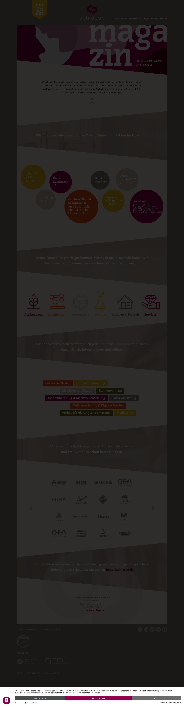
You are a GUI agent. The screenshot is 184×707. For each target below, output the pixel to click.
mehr (156, 698)
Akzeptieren (98, 698)
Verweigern (40, 698)
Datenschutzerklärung (174, 702)
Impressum (163, 702)
